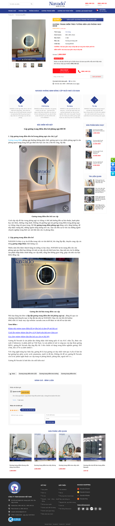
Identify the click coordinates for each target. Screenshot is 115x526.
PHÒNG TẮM (22, 11)
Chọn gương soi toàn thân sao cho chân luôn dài (100, 181)
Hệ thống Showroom (65, 508)
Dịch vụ (44, 492)
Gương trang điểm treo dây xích (69, 465)
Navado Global (48, 524)
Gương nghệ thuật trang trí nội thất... (98, 162)
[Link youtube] (79, 509)
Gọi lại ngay (97, 76)
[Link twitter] (83, 509)
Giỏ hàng (103, 9)
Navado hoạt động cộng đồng (50, 500)
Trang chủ (12, 11)
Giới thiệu (62, 485)
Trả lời (14, 400)
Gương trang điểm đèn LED (28, 373)
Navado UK (61, 524)
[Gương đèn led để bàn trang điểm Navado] (94, 447)
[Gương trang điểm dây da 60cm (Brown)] (89, 136)
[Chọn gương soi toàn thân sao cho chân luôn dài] (89, 182)
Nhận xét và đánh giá (16, 405)
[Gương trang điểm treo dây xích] (70, 447)
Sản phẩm (45, 489)
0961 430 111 (89, 3)
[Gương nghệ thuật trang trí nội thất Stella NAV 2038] (89, 168)
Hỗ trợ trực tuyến (47, 504)
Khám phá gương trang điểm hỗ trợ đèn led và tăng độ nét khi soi (32, 328)
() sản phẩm (103, 11)
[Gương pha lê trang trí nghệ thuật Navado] (57, 4)
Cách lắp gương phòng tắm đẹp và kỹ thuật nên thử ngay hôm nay (33, 332)
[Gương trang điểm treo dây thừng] (45, 447)
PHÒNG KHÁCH (34, 11)
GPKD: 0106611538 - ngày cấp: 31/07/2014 (23, 515)
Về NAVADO (63, 489)
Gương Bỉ (68, 524)
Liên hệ (62, 505)
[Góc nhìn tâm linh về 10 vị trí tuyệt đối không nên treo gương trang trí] (89, 191)
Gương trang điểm (15, 140)
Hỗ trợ (43, 485)
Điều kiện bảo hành (47, 514)
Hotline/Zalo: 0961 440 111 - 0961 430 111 (22, 505)
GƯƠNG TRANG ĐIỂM (48, 11)
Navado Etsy (84, 499)
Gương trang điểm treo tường (48, 373)
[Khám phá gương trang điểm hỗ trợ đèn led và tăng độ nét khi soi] (89, 199)
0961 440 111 (102, 3)
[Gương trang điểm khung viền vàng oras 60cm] (21, 447)
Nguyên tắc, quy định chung (68, 502)
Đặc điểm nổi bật (45, 125)
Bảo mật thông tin (65, 499)
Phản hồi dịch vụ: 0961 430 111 (19, 508)
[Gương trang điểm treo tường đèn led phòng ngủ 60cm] (17, 67)
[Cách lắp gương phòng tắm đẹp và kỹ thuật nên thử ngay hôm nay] (89, 207)
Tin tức (44, 496)
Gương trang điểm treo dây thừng (45, 465)
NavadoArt (55, 524)
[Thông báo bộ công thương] (14, 521)
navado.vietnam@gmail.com (18, 511)
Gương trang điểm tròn (68, 373)
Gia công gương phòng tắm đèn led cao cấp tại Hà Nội (28, 336)
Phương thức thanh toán (67, 496)
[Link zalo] (91, 509)
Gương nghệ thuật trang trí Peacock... (98, 141)
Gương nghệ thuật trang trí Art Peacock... (98, 152)
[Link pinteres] (95, 509)
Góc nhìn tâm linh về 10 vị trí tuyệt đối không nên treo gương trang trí (100, 190)
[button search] (31, 4)
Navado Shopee (85, 488)
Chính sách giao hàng (48, 510)
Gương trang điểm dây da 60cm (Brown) (98, 130)
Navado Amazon (85, 492)
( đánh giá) (63, 28)
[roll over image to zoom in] (29, 40)
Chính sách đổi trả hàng (49, 507)
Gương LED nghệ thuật (84, 11)
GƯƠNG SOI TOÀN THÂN (65, 11)
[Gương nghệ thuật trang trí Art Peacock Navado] (89, 158)
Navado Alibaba (85, 495)
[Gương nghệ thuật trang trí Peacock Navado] (89, 147)
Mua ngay (64, 70)
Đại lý (61, 492)
